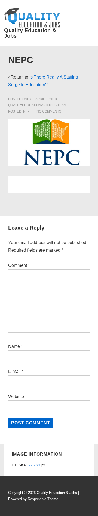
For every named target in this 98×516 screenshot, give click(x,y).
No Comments (48, 111)
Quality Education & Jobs (30, 33)
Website (16, 396)
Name (14, 346)
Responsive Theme (43, 499)
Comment (19, 265)
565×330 (34, 465)
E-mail (14, 371)
